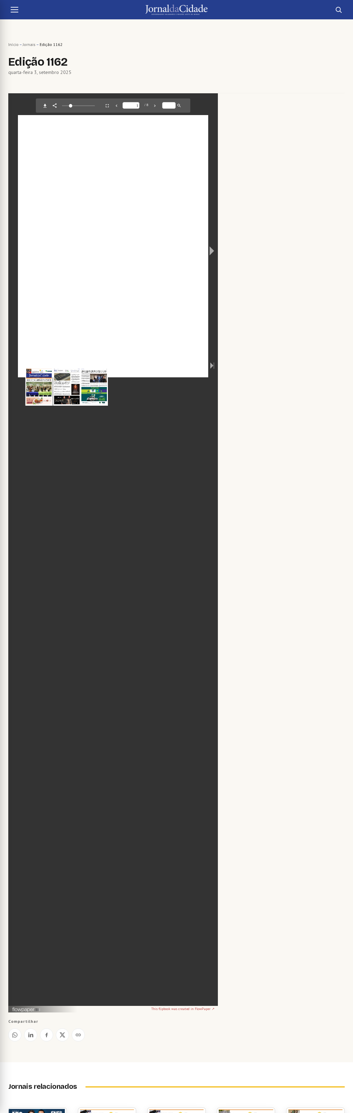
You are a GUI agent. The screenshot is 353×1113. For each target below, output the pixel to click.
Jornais (29, 44)
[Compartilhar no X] (62, 1034)
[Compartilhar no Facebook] (46, 1034)
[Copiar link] (78, 1034)
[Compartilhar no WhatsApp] (14, 1034)
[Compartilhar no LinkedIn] (30, 1034)
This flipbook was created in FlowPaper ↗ (182, 1009)
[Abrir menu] (14, 9)
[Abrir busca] (338, 9)
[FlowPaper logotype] (26, 1010)
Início (13, 44)
